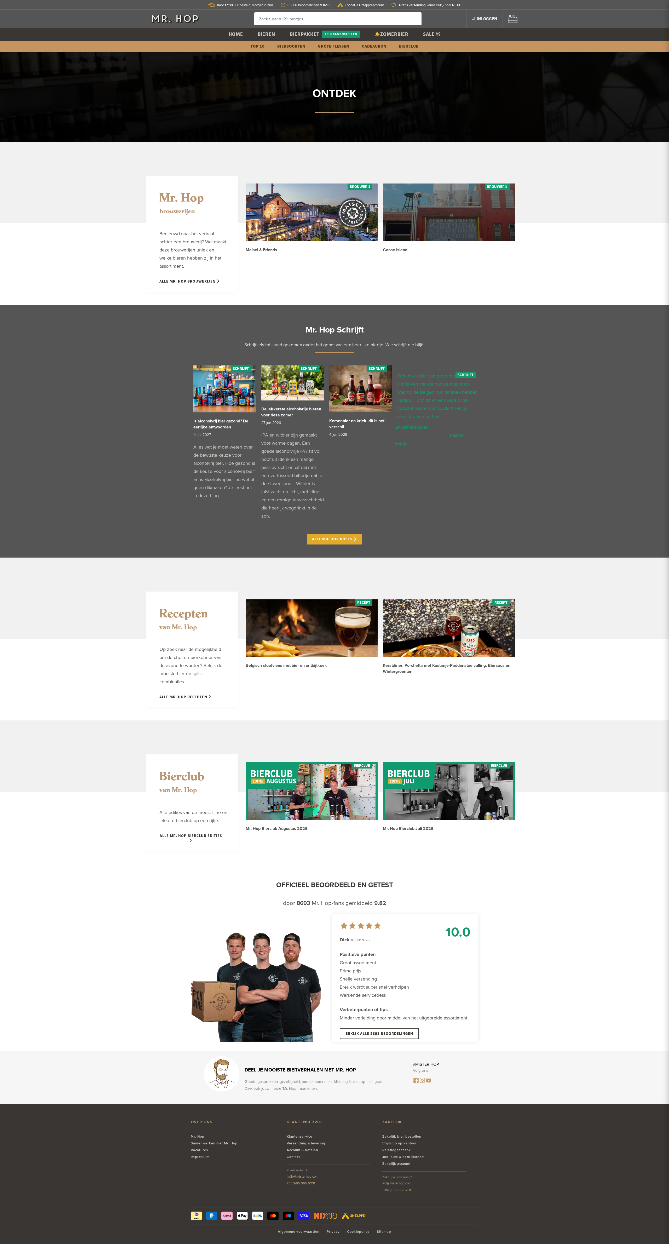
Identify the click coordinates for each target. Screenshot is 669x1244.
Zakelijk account (396, 1163)
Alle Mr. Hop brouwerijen (188, 281)
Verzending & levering (306, 1143)
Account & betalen (302, 1150)
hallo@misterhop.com (303, 1176)
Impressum (200, 1156)
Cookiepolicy (358, 1231)
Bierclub (409, 46)
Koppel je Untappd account (364, 5)
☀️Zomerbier (391, 34)
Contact (293, 1156)
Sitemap (384, 1231)
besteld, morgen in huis (245, 5)
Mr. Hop (197, 1136)
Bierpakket (304, 34)
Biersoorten (291, 46)
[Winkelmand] (513, 19)
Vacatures (199, 1150)
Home (236, 34)
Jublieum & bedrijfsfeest (403, 1156)
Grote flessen (333, 46)
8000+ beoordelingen (308, 5)
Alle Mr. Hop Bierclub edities (191, 835)
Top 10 (258, 46)
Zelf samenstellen (341, 34)
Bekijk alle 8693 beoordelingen (379, 1033)
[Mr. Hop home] (177, 19)
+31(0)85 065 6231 (301, 1183)
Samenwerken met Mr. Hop (214, 1143)
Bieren (266, 34)
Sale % (432, 34)
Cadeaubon (374, 46)
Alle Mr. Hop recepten (183, 696)
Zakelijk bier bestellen (401, 1136)
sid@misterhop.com (397, 1183)
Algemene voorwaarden (298, 1231)
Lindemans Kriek (412, 427)
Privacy (333, 1231)
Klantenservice (299, 1136)
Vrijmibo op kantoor (399, 1143)
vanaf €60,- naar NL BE (430, 5)
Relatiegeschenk (396, 1150)
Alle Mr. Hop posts (333, 538)
